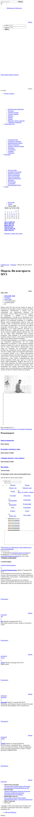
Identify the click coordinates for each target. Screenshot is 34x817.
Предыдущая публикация (9, 429)
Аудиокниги (12, 149)
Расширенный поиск (14, 185)
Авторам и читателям (14, 172)
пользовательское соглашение (20, 553)
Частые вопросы (19, 786)
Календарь (11, 202)
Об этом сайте (12, 170)
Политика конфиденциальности (14, 793)
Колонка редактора (14, 173)
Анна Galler (8, 299)
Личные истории (13, 112)
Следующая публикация (24, 429)
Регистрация (5, 74)
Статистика (11, 183)
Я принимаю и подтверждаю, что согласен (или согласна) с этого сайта (16, 554)
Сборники (11, 153)
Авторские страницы (14, 141)
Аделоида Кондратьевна (9, 570)
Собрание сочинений (14, 122)
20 (12, 216)
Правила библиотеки (14, 178)
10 (5, 214)
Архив (10, 204)
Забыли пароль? (14, 74)
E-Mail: (6, 25)
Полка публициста (14, 144)
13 (12, 214)
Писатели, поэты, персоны (16, 121)
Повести (10, 116)
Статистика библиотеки (25, 799)
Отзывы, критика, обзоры (16, 146)
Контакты (11, 180)
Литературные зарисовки (16, 109)
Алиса (3, 662)
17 (5, 216)
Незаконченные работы (15, 143)
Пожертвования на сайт (21, 788)
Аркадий (4, 702)
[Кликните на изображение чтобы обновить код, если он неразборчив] (17, 549)
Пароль (6, 27)
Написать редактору (24, 791)
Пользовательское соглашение (13, 794)
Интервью (11, 148)
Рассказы (11, 111)
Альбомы (11, 151)
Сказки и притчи (13, 114)
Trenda (3, 743)
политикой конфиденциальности (11, 556)
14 (14, 214)
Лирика (10, 119)
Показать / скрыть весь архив (13, 233)
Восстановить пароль (11, 798)
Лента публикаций (14, 175)
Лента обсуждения (13, 177)
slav (2, 621)
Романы (10, 117)
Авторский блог (13, 140)
